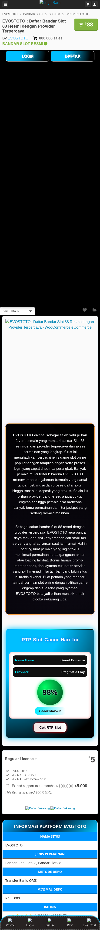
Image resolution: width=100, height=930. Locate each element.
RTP (70, 925)
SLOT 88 (54, 14)
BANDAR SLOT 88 (78, 14)
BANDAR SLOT (33, 14)
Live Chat (89, 925)
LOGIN (27, 56)
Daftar (50, 925)
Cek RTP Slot (50, 727)
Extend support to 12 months (49, 786)
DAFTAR (72, 56)
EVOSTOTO (9, 14)
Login (30, 925)
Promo (10, 925)
